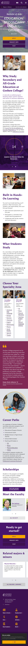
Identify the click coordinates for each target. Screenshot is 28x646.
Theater (9, 335)
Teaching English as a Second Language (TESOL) (21, 321)
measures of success (18, 131)
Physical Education (21, 314)
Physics (9, 327)
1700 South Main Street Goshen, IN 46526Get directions (10, 601)
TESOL (9, 450)
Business (9, 318)
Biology (9, 315)
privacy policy (12, 637)
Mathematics (10, 324)
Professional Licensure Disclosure (12, 461)
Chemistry (9, 320)
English (9, 322)
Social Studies (9, 330)
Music (20, 311)
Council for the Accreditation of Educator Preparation (13, 129)
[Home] (5, 2)
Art (19, 308)
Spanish (9, 333)
